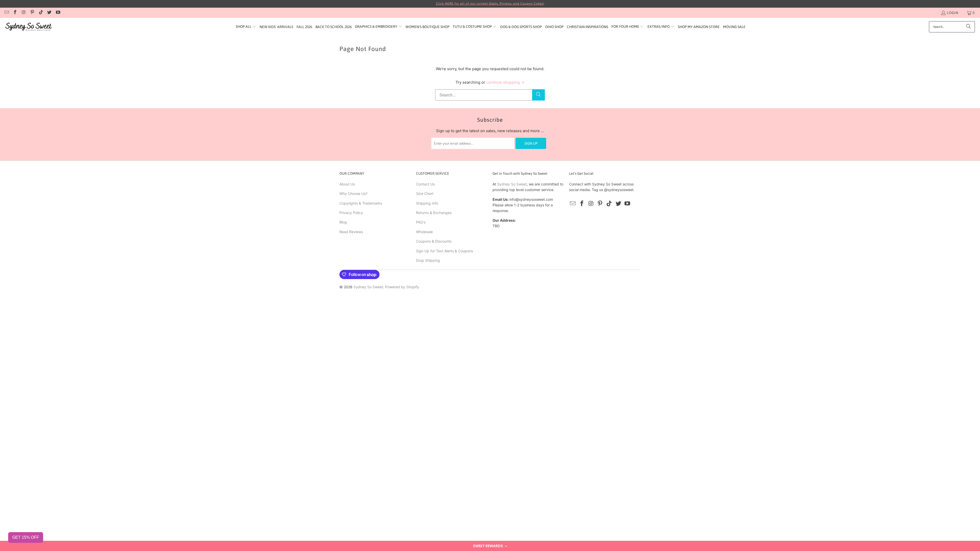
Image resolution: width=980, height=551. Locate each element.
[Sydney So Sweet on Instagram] (23, 13)
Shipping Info (427, 203)
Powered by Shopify (402, 287)
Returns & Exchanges (433, 212)
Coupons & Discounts (433, 241)
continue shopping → (505, 82)
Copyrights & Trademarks (360, 203)
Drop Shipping (428, 260)
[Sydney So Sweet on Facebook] (15, 13)
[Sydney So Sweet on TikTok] (40, 13)
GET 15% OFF (25, 537)
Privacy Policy (351, 212)
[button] (490, 546)
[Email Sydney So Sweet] (6, 13)
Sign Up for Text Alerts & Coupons (444, 251)
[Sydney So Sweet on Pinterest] (32, 13)
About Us (347, 184)
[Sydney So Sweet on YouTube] (57, 13)
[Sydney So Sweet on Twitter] (49, 13)
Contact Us (425, 184)
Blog (343, 222)
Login (952, 13)
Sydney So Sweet (512, 184)
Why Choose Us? (353, 193)
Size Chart (424, 193)
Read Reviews (351, 232)
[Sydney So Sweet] (28, 27)
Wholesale (424, 232)
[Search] (968, 26)
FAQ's (420, 222)
